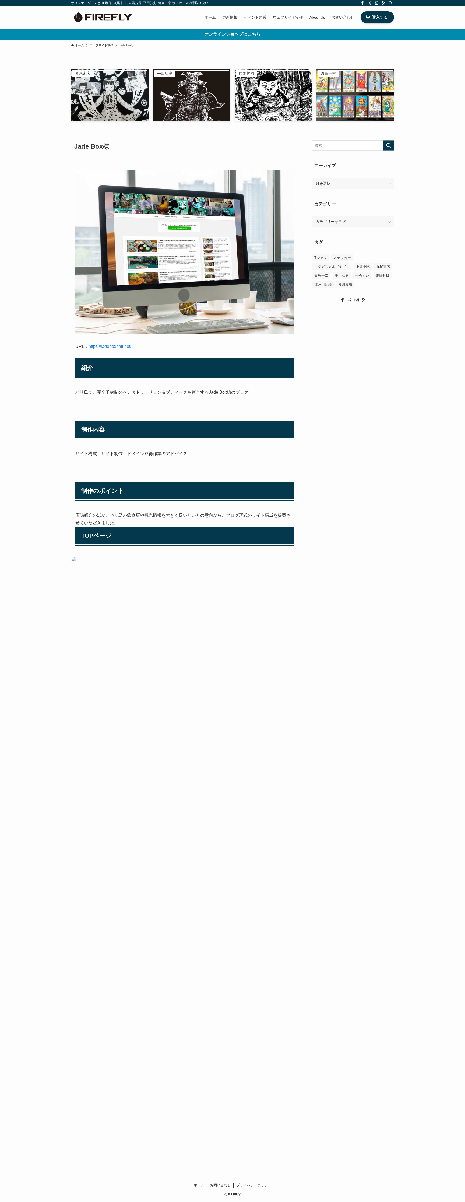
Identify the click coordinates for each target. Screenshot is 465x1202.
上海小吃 (363, 267)
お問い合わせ (220, 1185)
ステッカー (342, 258)
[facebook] (362, 3)
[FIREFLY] (102, 17)
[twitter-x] (369, 3)
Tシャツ (320, 258)
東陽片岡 (383, 276)
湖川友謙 (345, 284)
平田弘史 (342, 276)
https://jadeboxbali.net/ (110, 346)
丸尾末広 (383, 267)
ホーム (199, 1185)
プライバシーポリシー (253, 1185)
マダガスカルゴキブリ (331, 267)
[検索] (390, 3)
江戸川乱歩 (323, 284)
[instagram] (376, 3)
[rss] (383, 3)
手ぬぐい (362, 276)
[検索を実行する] (388, 145)
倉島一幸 (321, 276)
